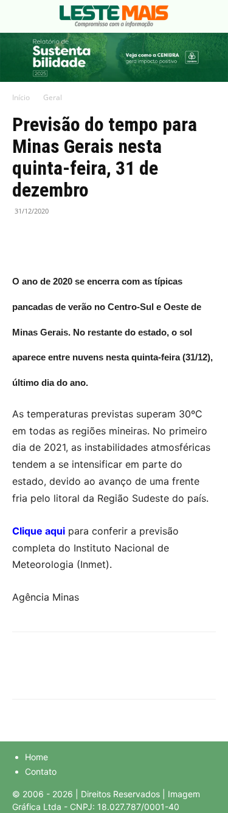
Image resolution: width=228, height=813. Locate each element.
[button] (20, 16)
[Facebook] (24, 238)
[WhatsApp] (80, 238)
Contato (41, 771)
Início (21, 97)
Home (36, 757)
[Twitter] (52, 238)
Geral (52, 97)
